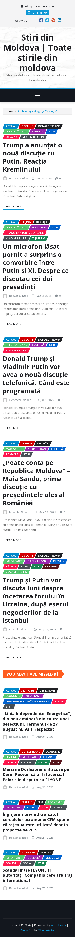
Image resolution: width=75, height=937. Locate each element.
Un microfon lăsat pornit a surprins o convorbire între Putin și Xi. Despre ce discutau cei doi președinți (36, 266)
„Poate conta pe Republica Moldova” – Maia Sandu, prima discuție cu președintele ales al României (36, 482)
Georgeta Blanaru (20, 400)
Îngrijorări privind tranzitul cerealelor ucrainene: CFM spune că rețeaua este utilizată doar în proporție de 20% (36, 822)
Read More (13, 206)
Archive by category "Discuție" (37, 111)
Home (9, 111)
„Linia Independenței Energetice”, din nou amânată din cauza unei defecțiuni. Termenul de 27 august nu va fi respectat (37, 721)
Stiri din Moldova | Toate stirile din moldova (37, 52)
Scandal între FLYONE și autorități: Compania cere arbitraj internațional (37, 875)
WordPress (58, 925)
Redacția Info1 (18, 178)
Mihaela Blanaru (19, 512)
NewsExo (27, 930)
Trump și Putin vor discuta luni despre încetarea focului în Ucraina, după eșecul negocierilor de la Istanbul (36, 600)
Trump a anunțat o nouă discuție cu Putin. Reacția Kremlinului (32, 157)
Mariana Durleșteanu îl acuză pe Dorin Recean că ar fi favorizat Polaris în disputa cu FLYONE (36, 774)
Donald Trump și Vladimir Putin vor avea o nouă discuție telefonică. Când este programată (36, 374)
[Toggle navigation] (38, 95)
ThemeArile (46, 930)
